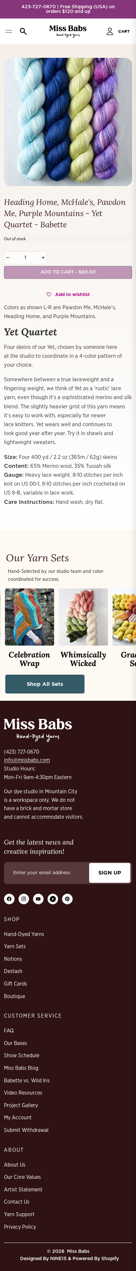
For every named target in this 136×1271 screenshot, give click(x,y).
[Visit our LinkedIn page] (53, 899)
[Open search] (22, 31)
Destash (13, 971)
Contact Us (16, 1202)
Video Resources (23, 1093)
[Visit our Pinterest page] (67, 899)
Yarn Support (19, 1214)
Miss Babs (78, 1251)
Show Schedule (21, 1055)
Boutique (14, 996)
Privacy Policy (20, 1227)
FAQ (9, 1030)
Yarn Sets (15, 946)
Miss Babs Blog (21, 1068)
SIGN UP (109, 873)
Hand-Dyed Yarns (24, 934)
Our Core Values (22, 1177)
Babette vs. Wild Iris (27, 1080)
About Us (14, 1165)
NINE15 (58, 1258)
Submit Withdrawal (26, 1130)
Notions (13, 959)
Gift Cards (15, 984)
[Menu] (8, 31)
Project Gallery (21, 1105)
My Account (18, 1117)
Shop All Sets (45, 684)
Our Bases (15, 1043)
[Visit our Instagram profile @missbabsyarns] (23, 899)
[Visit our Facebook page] (9, 899)
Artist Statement (23, 1189)
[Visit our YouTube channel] (38, 899)
